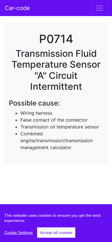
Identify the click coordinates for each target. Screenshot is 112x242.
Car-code (17, 8)
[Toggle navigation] (99, 8)
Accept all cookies (56, 232)
